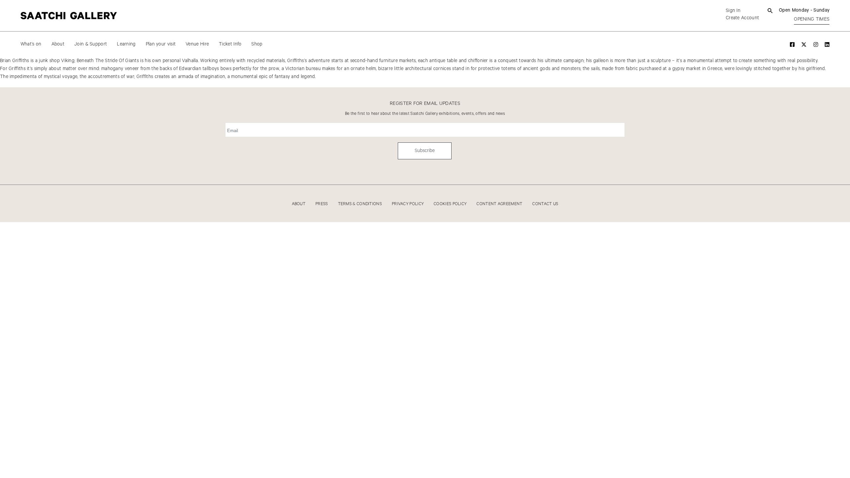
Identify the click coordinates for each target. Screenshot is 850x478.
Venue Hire (197, 44)
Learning (126, 44)
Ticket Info (230, 44)
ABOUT (299, 203)
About (58, 44)
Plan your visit (161, 44)
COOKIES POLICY (450, 203)
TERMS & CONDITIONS (360, 203)
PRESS (321, 203)
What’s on (31, 44)
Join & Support (90, 44)
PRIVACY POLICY (408, 203)
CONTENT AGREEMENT (499, 203)
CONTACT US (545, 203)
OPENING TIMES (811, 19)
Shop (256, 44)
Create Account (742, 18)
